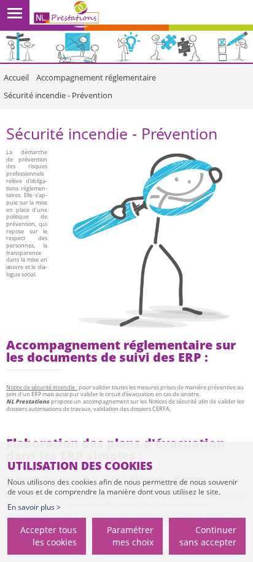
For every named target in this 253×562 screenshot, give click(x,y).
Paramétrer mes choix (130, 536)
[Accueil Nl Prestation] (66, 14)
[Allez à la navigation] (14, 15)
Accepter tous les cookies (48, 536)
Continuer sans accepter (207, 536)
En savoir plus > (34, 507)
